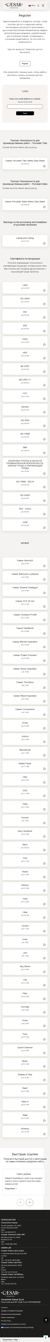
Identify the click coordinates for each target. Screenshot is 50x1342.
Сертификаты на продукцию (25, 258)
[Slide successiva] (29, 1202)
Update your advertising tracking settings (18, 1327)
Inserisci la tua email (25, 102)
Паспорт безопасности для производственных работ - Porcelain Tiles (25, 141)
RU (34, 5)
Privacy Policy (6, 1321)
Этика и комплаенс (8, 1317)
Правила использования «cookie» (13, 1324)
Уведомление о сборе (10, 1340)
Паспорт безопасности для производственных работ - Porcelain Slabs (25, 182)
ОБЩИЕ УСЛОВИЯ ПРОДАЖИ (12, 1311)
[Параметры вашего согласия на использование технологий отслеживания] (45, 1337)
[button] (46, 1320)
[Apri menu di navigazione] (43, 5)
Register (25, 63)
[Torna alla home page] (10, 1294)
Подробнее (10, 1188)
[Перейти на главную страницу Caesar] (14, 5)
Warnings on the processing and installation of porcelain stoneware (25, 223)
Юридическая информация (11, 1314)
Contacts (4, 1307)
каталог (25, 543)
